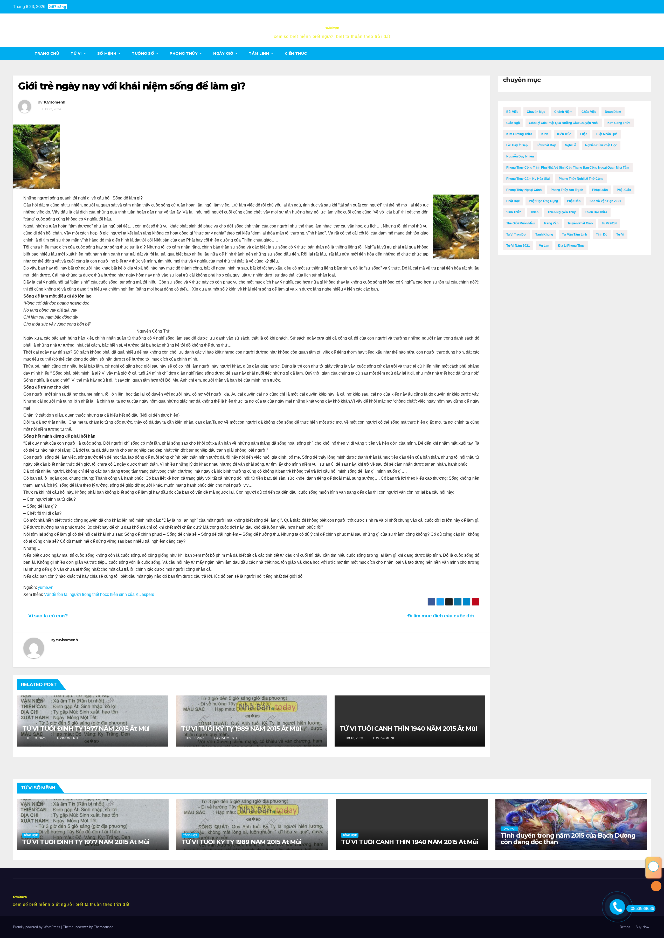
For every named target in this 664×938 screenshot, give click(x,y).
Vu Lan (544, 245)
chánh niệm (563, 112)
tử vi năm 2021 (518, 245)
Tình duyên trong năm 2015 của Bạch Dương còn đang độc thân (568, 839)
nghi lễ (570, 145)
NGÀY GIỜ (223, 53)
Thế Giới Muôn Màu (520, 223)
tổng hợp (31, 835)
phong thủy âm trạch (567, 190)
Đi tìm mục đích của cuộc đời (441, 615)
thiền (534, 212)
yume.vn (45, 587)
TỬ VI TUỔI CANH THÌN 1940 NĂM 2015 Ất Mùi (408, 728)
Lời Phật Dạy (546, 145)
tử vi (77, 53)
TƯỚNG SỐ (143, 53)
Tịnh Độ (601, 234)
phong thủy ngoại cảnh (524, 190)
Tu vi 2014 (609, 223)
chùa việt (589, 112)
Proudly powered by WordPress (37, 927)
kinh (544, 134)
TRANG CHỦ (46, 53)
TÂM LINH (259, 53)
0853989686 (642, 908)
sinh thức (513, 212)
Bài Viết (512, 112)
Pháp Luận (600, 190)
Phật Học (513, 201)
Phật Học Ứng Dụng (543, 201)
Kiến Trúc (564, 134)
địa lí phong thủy (571, 245)
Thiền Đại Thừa (596, 212)
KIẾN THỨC (296, 53)
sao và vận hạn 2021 (605, 201)
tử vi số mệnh (332, 28)
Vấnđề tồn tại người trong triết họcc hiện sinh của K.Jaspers (99, 594)
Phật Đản (573, 201)
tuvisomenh (54, 102)
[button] (647, 53)
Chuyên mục (536, 112)
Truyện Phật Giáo (580, 223)
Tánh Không (544, 234)
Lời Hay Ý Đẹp (517, 145)
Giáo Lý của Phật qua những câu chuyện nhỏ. (563, 123)
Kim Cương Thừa (519, 134)
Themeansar (103, 927)
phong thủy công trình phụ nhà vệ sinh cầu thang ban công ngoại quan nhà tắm (567, 167)
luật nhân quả (607, 134)
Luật (583, 134)
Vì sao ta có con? (47, 615)
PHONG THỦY (184, 53)
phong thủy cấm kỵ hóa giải (528, 179)
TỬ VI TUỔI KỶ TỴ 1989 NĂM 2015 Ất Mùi (241, 728)
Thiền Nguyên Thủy (562, 212)
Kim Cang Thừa (619, 123)
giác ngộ (513, 123)
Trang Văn (551, 223)
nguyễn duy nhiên (520, 156)
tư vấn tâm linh (574, 234)
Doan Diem (613, 112)
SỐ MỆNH (107, 53)
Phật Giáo (624, 190)
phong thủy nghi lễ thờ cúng (581, 179)
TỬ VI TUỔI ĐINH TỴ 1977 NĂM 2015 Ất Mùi (85, 728)
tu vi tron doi (516, 234)
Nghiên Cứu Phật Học (601, 145)
